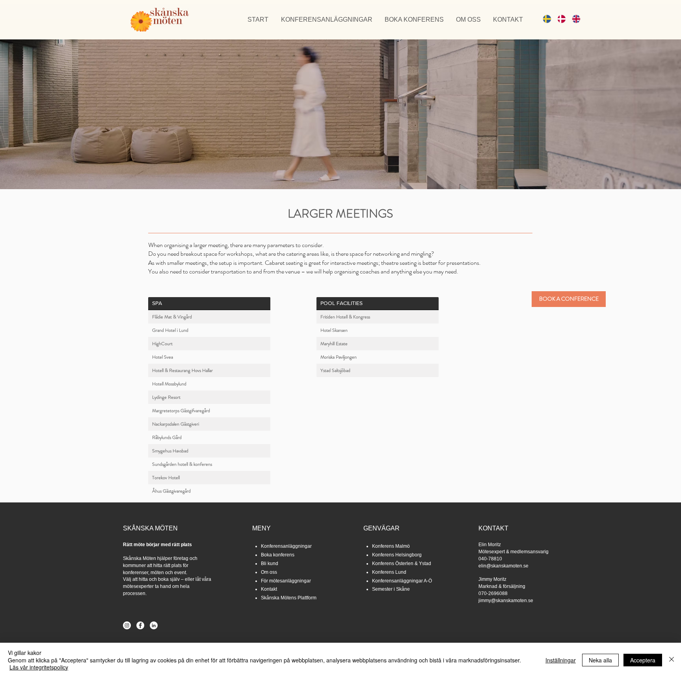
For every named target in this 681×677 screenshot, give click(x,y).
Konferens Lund (389, 572)
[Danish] (558, 19)
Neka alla (600, 660)
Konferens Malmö (391, 546)
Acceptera (642, 660)
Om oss (269, 572)
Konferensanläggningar (286, 546)
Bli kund (269, 563)
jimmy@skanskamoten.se (505, 600)
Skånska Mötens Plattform (288, 598)
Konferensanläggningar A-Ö (402, 581)
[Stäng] (671, 660)
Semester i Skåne (391, 589)
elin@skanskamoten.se (503, 566)
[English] (573, 19)
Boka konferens (277, 555)
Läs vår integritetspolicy (38, 667)
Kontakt (269, 589)
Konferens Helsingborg (397, 555)
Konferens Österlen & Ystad (401, 563)
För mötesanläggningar (286, 581)
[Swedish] (544, 19)
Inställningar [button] (560, 660)
